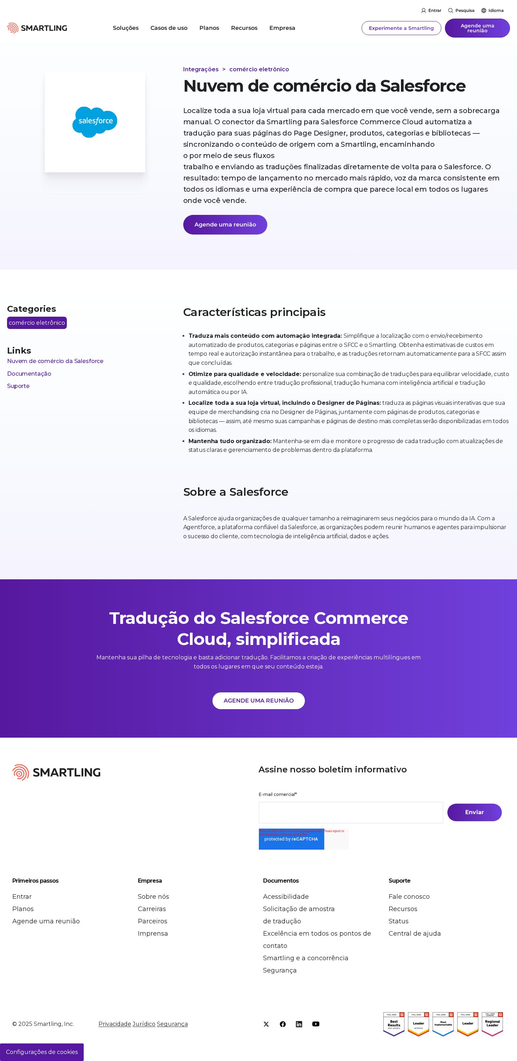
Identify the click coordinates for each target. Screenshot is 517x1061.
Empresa (282, 28)
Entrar (434, 10)
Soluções (126, 28)
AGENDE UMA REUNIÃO (259, 700)
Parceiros (152, 921)
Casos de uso (169, 28)
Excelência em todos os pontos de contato (317, 940)
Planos (209, 28)
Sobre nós (153, 897)
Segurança (280, 970)
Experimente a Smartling (401, 28)
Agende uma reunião (477, 28)
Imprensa (153, 933)
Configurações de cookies (42, 1052)
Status (399, 921)
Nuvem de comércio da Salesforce (55, 361)
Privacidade (114, 1024)
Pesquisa (464, 10)
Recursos (244, 28)
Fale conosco (409, 897)
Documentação (29, 373)
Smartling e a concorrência (306, 958)
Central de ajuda (415, 933)
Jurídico (144, 1024)
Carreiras (152, 909)
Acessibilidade (286, 897)
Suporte (18, 386)
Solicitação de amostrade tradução (299, 915)
